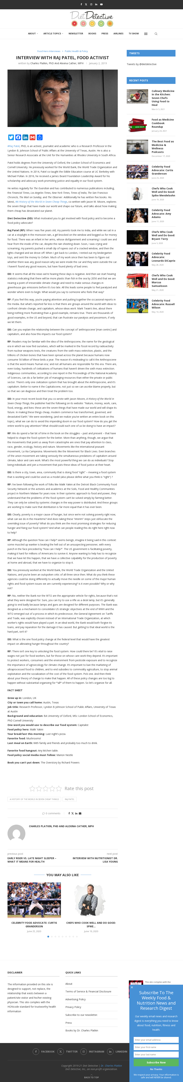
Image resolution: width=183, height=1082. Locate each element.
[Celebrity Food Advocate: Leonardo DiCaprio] (137, 259)
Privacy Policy (73, 1007)
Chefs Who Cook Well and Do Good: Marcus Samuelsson (163, 281)
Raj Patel (69, 799)
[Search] (156, 34)
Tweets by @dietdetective (142, 64)
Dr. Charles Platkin (111, 1065)
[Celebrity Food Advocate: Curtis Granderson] (34, 900)
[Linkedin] (96, 4)
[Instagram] (91, 4)
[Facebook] (81, 4)
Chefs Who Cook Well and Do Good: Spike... (91, 924)
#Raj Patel (13, 146)
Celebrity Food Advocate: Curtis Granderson (34, 924)
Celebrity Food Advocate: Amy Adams (161, 213)
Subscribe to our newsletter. (81, 1015)
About (32, 33)
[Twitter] (86, 4)
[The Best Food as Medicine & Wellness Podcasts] (137, 147)
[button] (12, 910)
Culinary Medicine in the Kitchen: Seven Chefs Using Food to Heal (163, 98)
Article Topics (52, 33)
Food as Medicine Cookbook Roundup (163, 123)
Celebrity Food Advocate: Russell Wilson (163, 304)
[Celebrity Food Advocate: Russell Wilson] (137, 306)
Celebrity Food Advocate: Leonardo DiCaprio (163, 257)
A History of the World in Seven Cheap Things (34, 799)
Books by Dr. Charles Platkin (81, 1030)
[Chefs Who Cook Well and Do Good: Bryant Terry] (137, 237)
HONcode (13, 1006)
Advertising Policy (75, 999)
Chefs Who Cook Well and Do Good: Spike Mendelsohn (163, 192)
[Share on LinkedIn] (76, 813)
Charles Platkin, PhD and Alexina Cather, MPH (56, 63)
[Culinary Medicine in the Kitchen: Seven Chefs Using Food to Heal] (137, 96)
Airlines (118, 33)
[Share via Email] (80, 813)
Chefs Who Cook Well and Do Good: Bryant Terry (163, 235)
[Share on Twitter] (72, 813)
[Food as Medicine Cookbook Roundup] (137, 125)
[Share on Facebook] (69, 813)
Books (92, 33)
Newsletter (76, 33)
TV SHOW (134, 33)
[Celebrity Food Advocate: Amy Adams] (137, 215)
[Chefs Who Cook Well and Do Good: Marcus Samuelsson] (137, 281)
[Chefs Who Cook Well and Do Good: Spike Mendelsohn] (91, 900)
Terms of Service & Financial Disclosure (88, 991)
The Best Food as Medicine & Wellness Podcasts (163, 147)
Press (105, 33)
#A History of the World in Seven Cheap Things (41, 201)
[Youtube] (101, 4)
